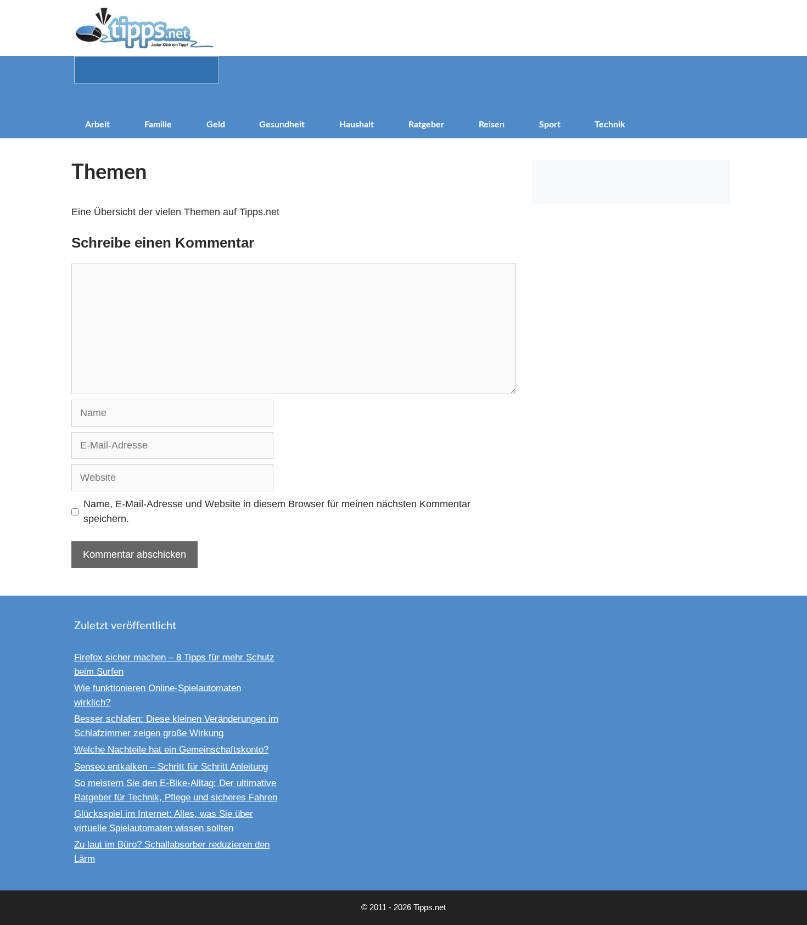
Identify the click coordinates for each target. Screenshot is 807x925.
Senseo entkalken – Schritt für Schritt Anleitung (171, 766)
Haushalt (356, 124)
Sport (550, 124)
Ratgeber (426, 124)
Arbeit (97, 124)
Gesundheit (282, 124)
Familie (158, 124)
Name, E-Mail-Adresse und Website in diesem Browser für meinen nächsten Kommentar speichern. (276, 511)
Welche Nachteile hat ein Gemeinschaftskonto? (171, 749)
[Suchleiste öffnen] (403, 97)
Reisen (492, 124)
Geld (215, 124)
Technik (610, 124)
